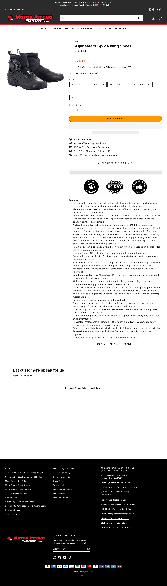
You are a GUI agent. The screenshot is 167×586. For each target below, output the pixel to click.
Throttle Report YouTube (16, 493)
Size (71, 80)
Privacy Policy (59, 485)
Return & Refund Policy (63, 489)
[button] (115, 126)
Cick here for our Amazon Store (115, 518)
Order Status (58, 481)
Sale (44, 28)
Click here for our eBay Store (114, 523)
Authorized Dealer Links (115, 163)
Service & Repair (12, 510)
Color (73, 92)
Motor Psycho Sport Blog (16, 481)
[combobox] (101, 18)
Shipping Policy (60, 493)
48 (133, 84)
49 (141, 84)
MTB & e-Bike (85, 28)
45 (110, 84)
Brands (119, 28)
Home (77, 42)
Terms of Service (60, 498)
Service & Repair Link (14, 10)
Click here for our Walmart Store (115, 527)
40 (72, 84)
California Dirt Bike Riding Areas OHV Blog (23, 477)
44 (103, 84)
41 (80, 84)
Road (68, 28)
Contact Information (62, 477)
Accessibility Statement (63, 469)
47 (126, 84)
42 (87, 84)
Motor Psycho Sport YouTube (18, 489)
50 (149, 84)
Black (74, 97)
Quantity (75, 105)
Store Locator (11, 514)
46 (118, 84)
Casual (104, 28)
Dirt (56, 28)
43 (95, 84)
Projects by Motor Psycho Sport (19, 502)
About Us (9, 469)
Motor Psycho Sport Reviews (18, 485)
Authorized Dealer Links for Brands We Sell (24, 473)
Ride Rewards (11, 498)
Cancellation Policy (61, 473)
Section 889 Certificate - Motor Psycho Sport (25, 506)
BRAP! (83, 576)
